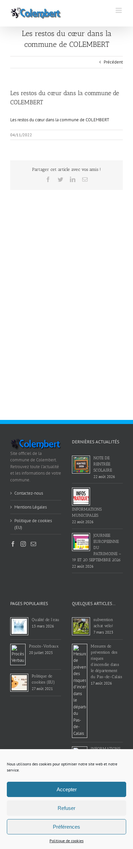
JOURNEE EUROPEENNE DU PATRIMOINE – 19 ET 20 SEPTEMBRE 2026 (96, 547)
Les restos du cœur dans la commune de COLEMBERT (59, 120)
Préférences (66, 827)
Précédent (113, 62)
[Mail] (33, 544)
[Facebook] (13, 544)
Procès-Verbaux (44, 646)
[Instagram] (23, 544)
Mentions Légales (30, 507)
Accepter (67, 789)
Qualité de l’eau (45, 619)
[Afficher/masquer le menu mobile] (119, 10)
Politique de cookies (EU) (33, 524)
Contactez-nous (28, 493)
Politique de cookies (66, 840)
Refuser (66, 808)
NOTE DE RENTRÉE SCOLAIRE (102, 464)
